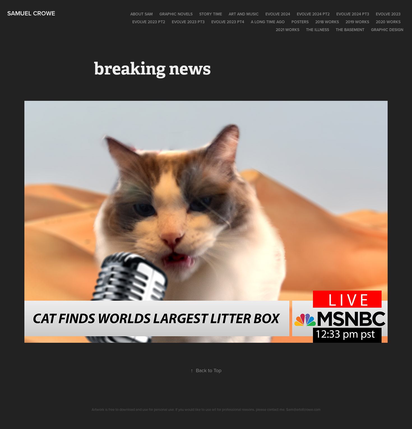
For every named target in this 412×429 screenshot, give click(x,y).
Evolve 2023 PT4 (227, 22)
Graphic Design (387, 29)
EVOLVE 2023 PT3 (188, 22)
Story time (210, 14)
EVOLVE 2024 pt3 (352, 14)
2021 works (287, 29)
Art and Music (244, 14)
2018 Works (327, 22)
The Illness (317, 29)
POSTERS (300, 22)
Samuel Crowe (31, 13)
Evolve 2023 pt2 (148, 22)
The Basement (350, 29)
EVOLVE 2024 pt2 (313, 14)
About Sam (141, 14)
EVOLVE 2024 (277, 14)
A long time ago (268, 22)
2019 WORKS (357, 22)
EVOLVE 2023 (388, 14)
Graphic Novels (176, 14)
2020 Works (388, 22)
